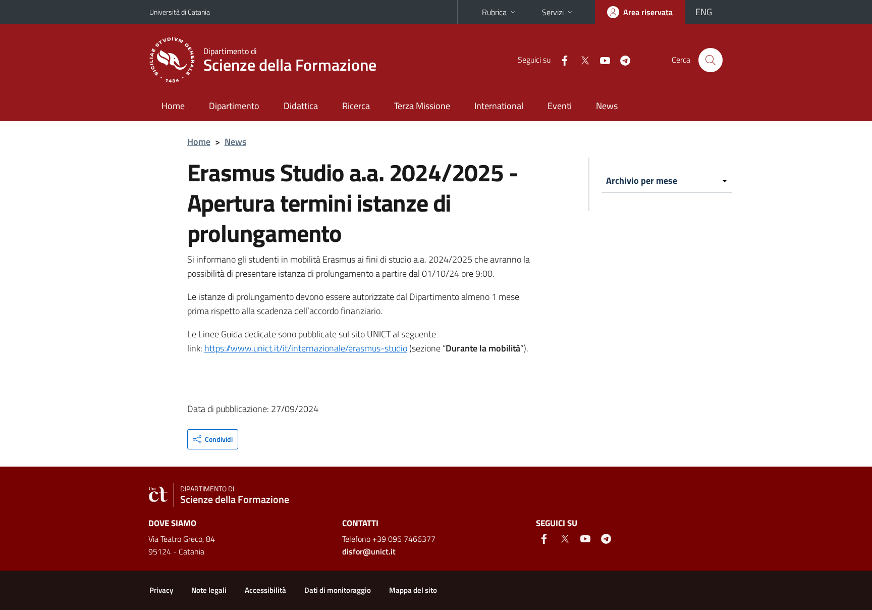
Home (173, 106)
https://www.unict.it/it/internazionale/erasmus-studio (305, 348)
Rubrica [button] (494, 12)
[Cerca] (710, 60)
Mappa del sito (413, 590)
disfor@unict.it (369, 551)
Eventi (560, 106)
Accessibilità (265, 590)
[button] (212, 439)
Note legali (209, 590)
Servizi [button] (553, 12)
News (607, 106)
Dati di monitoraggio (337, 590)
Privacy (161, 590)
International (498, 106)
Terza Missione (422, 106)
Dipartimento (234, 106)
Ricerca (356, 106)
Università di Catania (179, 12)
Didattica (301, 106)
